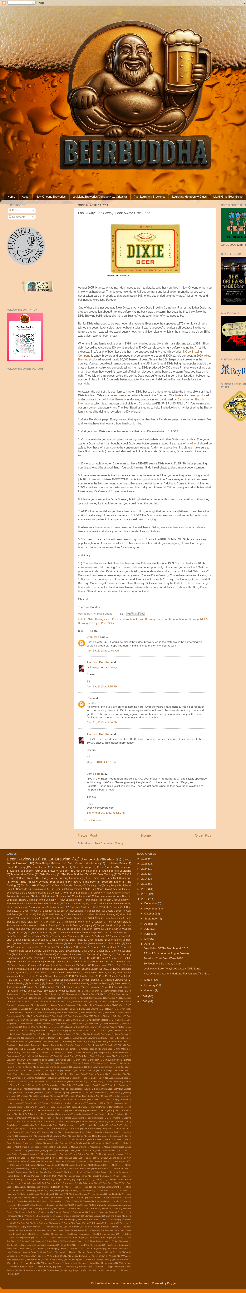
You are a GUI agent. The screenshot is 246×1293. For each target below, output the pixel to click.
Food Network (82, 1085)
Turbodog (51, 1248)
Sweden (56, 1223)
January (149, 990)
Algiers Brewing (69, 998)
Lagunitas (25, 896)
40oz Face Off (92, 994)
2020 (144, 873)
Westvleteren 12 (14, 1263)
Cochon (44, 1052)
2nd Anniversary (37, 907)
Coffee (69, 1052)
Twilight (63, 1248)
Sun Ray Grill (23, 1223)
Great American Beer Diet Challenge (108, 878)
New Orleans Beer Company (55, 1154)
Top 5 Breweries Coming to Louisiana (38, 1245)
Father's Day (97, 1081)
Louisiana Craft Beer (27, 921)
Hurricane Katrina (167, 619)
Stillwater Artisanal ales (88, 1219)
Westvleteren (122, 1259)
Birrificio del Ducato (19, 1034)
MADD (32, 1139)
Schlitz (112, 623)
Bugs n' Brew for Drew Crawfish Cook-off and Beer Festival (71, 1045)
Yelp (59, 1267)
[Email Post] (121, 613)
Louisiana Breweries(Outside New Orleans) (99, 196)
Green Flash (110, 1099)
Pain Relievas (36, 1168)
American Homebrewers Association (51, 1001)
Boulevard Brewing (36, 892)
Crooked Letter (65, 1060)
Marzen (28, 1143)
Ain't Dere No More (117, 889)
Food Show (98, 1085)
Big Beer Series (57, 1030)
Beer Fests (56, 1020)
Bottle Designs (13, 1038)
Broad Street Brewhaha (17, 1041)
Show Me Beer (81, 1205)
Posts (15, 210)
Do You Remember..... (37, 958)
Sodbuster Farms (110, 1208)
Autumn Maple (104, 1005)
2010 (144, 899)
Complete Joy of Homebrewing (113, 1052)
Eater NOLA (60, 1074)
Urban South (111, 929)
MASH (42, 1139)
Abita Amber (34, 936)
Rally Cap (12, 979)
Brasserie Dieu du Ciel (27, 947)
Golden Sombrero (40, 1096)
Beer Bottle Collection (67, 1012)
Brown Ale (100, 1041)
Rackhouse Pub (70, 1183)
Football (111, 1085)
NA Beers (60, 1150)
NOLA (105, 969)
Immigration (64, 1114)
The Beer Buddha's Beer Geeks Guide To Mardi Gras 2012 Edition (64, 1230)
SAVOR (80, 1197)
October (149, 913)
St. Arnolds (27, 1216)
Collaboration (23, 954)
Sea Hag (127, 1201)
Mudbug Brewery (74, 921)
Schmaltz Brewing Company (77, 925)
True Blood (38, 1248)
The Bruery (21, 929)
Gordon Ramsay (14, 1099)
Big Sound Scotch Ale (121, 1030)
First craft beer (17, 1085)
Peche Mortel (22, 1172)
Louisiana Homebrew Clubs (189, 196)
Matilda (39, 1143)
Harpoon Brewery (79, 1107)
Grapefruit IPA (32, 1099)
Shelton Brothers (90, 979)
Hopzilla (114, 1110)
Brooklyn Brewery (73, 885)
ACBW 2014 (22, 998)
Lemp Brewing (13, 1132)
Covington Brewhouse (69, 954)
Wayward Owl (33, 1259)
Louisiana (125, 870)
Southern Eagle (111, 881)
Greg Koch (15, 1103)
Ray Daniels (21, 1187)
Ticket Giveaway (120, 1241)
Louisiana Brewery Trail (106, 1132)
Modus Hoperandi (112, 1147)
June (147, 933)
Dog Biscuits (122, 1067)
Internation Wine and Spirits (30, 1118)
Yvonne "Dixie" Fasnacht (91, 1267)
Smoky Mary (35, 983)
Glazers (24, 1096)
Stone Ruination (110, 1219)
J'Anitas (11, 896)
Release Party (88, 1190)
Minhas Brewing (189, 619)
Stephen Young (67, 1219)
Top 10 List (12, 1245)
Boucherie (29, 1038)
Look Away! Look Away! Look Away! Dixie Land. (172, 968)
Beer (66, 870)
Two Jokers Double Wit (117, 1248)
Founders (123, 1085)
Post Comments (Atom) (109, 843)
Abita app (36, 998)
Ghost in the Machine (96, 1092)
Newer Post (87, 835)
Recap (75, 1187)
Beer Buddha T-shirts (91, 1012)
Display (28, 1067)
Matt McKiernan (59, 896)
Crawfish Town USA (16, 1060)
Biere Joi (14, 1030)
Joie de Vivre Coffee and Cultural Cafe (35, 1121)
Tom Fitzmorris (92, 987)
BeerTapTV (44, 1027)
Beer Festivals (40, 1020)
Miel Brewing (21, 1147)
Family (23, 1081)
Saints (55, 979)
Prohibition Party (14, 1179)
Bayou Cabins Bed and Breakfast (59, 1009)
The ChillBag (125, 1234)
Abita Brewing (57, 907)
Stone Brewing (82, 867)
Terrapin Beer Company (115, 900)
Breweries (96, 947)
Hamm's (30, 1107)
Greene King (125, 1099)
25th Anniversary (43, 932)
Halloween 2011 (120, 1103)
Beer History (76, 940)
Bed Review (107, 1009)
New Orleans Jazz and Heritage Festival (79, 1158)
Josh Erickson (87, 1121)
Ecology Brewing (97, 1074)
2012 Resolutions (53, 994)
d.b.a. (89, 1270)
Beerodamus (98, 943)
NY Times (123, 1150)
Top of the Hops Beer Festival (85, 929)
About (25, 196)
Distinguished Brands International (116, 619)
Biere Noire (41, 1030)
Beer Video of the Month (83, 863)
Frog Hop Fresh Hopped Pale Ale (75, 1089)
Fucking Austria (101, 1089)
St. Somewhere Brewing (76, 983)
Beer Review (19, 859)
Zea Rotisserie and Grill (30, 1270)
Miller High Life (52, 921)
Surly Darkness (40, 1223)
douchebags (110, 1270)
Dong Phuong (35, 1070)
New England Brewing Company (22, 1154)
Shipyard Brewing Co (115, 979)
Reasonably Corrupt (39, 1187)
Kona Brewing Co (29, 1125)
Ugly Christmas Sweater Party (21, 1252)
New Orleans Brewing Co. (97, 972)
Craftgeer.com (104, 1056)
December (151, 903)
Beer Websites (55, 943)
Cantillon (73, 950)
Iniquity (10, 1118)
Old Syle (94, 623)
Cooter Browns (44, 954)
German (78, 1092)
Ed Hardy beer (115, 1074)
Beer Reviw (61, 1023)
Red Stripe (41, 1190)
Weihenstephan (74, 1259)
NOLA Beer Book (86, 1150)
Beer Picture (26, 1023)
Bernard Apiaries (109, 1027)
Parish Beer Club (120, 1168)
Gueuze (79, 1103)
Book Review (121, 1034)
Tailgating (96, 1223)
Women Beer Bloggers (75, 1263)
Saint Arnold (94, 1197)
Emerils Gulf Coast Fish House (72, 1078)
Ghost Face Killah (102, 961)
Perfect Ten (37, 1172)
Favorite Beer (113, 1081)
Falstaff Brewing (54, 914)
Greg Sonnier (31, 1103)
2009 (144, 996)
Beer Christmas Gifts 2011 (110, 1016)
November (151, 908)
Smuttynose (59, 1208)
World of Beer (125, 1263)
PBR (103, 623)
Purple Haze (82, 1179)
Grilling (83, 965)
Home (11, 196)
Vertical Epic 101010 (57, 1256)
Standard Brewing (93, 1216)
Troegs (127, 987)
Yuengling (69, 1267)
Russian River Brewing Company (57, 1197)
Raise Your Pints (91, 1183)
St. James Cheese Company (67, 1216)
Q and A (97, 1179)
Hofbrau (30, 1110)
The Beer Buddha (98, 662)
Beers (57, 1027)
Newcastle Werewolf (65, 1161)
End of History (98, 1078)
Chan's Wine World (85, 870)
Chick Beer (106, 1049)
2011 (144, 894)
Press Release (120, 1176)
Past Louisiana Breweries (149, 196)
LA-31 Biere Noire (96, 1125)
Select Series (36, 1205)
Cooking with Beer (15, 1056)
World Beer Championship (102, 1263)
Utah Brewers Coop (91, 1252)
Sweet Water (121, 983)
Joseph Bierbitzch (66, 1121)
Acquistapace (51, 998)
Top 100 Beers (112, 987)
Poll (45, 1176)
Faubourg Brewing (44, 961)
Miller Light (48, 1147)
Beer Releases (31, 910)
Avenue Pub (90, 859)
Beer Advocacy (124, 1009)
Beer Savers (78, 1023)
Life (55, 1132)
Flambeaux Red (35, 1085)
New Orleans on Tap (71, 900)
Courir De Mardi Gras (64, 1056)
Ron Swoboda (114, 1194)
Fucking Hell (64, 961)
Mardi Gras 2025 (113, 1139)
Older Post (203, 835)
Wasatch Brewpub (55, 990)
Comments (18, 217)
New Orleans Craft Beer (43, 1158)
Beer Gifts (86, 1020)
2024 (144, 868)
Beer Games (72, 1020)
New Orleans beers (112, 1158)
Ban (23, 1009)
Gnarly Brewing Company (24, 965)
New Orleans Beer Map (84, 1154)
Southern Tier (53, 983)
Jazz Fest (81, 918)
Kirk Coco (95, 918)
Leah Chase (73, 1128)
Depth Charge (99, 1063)
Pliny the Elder (87, 976)
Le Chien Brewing (55, 1128)
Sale (68, 1201)
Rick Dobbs (122, 1190)
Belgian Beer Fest (72, 1027)
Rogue (26, 979)
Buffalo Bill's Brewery (29, 1045)
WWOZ (124, 1256)
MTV (51, 1139)
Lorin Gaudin (91, 969)
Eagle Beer (12, 1074)
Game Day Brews (25, 1092)
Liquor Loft (74, 969)
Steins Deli (60, 867)
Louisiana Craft (26, 1136)
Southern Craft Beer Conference (33, 1212)
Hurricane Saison (29, 918)
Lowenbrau (115, 1136)
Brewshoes (122, 1038)
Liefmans (45, 1132)
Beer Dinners (27, 878)
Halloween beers (14, 1107)
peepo (146, 1283)
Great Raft (95, 1099)
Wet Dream (31, 1263)
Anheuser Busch (119, 936)
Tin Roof (26, 885)
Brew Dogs (66, 947)
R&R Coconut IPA (50, 1183)
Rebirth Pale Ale (60, 1187)
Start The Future (113, 1216)
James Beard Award (74, 1118)
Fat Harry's (24, 961)
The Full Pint (40, 1237)
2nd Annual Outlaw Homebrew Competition (79, 932)
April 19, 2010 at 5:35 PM (102, 686)
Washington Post (15, 1259)
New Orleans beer (84, 881)
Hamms (41, 1107)
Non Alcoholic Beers (99, 1161)
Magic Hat (40, 896)
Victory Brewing (79, 1256)
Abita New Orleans (56, 936)
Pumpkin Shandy (63, 1179)
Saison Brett (22, 1201)
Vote (30, 990)
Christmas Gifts (28, 1052)
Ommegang (29, 925)
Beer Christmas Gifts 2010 (80, 1016)
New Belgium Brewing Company (38, 900)
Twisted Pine (16, 990)
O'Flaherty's (15, 1165)
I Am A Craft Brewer (27, 1114)
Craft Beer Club (86, 1056)
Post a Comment (93, 820)
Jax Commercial (95, 1118)
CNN (120, 1045)
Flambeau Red (76, 914)
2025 (144, 863)
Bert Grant (126, 1027)
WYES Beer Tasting (101, 874)
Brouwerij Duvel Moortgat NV (45, 1041)
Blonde (79, 1034)
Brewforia (111, 947)
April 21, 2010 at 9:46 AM (102, 722)
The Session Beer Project (100, 1237)
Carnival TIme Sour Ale (38, 1049)
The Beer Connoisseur (52, 1234)
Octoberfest (31, 1165)
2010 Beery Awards (31, 994)
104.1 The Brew (91, 991)
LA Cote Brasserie (42, 969)
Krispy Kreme (68, 1125)
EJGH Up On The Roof (95, 958)
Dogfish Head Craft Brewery (87, 892)
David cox (93, 773)
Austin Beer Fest (86, 1005)
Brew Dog (49, 947)
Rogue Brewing (79, 1194)
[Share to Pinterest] (143, 614)
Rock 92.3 (63, 1194)
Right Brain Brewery (29, 1194)
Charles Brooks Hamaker (65, 1049)
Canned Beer (94, 910)
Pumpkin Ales (39, 889)
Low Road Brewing (97, 1136)
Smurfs (46, 1208)
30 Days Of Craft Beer (48, 885)
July (147, 928)
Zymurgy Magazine (73, 1270)
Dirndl (18, 1067)
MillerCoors (62, 1147)
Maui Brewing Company (58, 1143)
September (151, 918)
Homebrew (92, 1110)
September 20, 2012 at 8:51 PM (106, 812)
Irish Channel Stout (117, 892)
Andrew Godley (80, 1001)
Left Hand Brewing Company (97, 1128)
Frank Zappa (13, 1089)
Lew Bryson (30, 1132)
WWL (39, 990)
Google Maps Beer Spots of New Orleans (89, 1096)
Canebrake (48, 950)
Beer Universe (110, 1023)
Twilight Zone (76, 1248)
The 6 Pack (73, 1227)
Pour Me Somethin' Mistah (113, 976)
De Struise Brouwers (112, 1060)
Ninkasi (82, 1161)
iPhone (124, 1270)
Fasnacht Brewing (78, 1081)
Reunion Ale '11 (106, 1190)
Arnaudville (42, 1005)
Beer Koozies (101, 1020)
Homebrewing (99, 965)
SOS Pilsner (40, 979)
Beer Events (24, 1020)
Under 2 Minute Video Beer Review (109, 903)
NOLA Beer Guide (106, 1150)
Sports (92, 1212)
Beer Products (95, 940)
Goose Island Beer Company (59, 965)
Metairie (115, 1143)
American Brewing (80, 936)
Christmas (11, 1052)
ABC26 (10, 998)
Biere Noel (27, 1030)
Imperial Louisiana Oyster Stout (89, 1114)
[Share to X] (135, 614)
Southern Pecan (61, 1212)
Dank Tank (81, 1060)
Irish (49, 1118)
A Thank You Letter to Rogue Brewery (166, 953)
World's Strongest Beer (21, 1267)
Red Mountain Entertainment (105, 1187)
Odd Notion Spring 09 (50, 1165)
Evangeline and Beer (118, 1078)
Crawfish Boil (122, 1056)
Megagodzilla (102, 1143)
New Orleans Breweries (51, 196)
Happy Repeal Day (58, 1107)
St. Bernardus (42, 1216)
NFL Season (95, 921)
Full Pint (116, 1089)
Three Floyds (53, 1241)
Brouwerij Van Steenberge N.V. (77, 1041)
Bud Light (34, 950)
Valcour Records (113, 1252)
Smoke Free (32, 1208)
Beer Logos (117, 1020)
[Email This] (128, 614)
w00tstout (11, 1274)
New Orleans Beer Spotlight (49, 881)
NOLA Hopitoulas (122, 969)
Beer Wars (38, 943)
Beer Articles (16, 1012)
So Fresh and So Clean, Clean (162, 963)
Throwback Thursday (74, 903)
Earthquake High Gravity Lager (36, 1074)
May (147, 939)
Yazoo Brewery (44, 1267)
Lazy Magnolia (113, 885)
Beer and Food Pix (77, 943)
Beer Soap (94, 1023)
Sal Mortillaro (56, 1201)
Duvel (75, 958)
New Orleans (39, 867)
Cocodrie (56, 1052)
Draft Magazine (60, 958)
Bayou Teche (23, 940)
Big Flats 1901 (100, 1030)
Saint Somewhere (112, 1197)
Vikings (112, 1256)
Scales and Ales (101, 1201)
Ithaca (58, 1118)
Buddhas (11, 1045)
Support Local (104, 925)
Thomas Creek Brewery (31, 1241)
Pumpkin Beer (43, 1179)
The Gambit (38, 929)
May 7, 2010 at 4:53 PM (101, 762)
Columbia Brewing (84, 1052)
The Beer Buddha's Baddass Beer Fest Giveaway (33, 903)
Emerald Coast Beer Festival (40, 1078)
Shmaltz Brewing (15, 983)
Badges (13, 1009)
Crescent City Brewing (99, 954)
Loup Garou (77, 1136)
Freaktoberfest (30, 1089)
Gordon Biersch (120, 1096)
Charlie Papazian (89, 1049)
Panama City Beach (56, 1168)
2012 (144, 889)
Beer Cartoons (58, 940)
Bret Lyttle (64, 1038)
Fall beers (11, 1081)
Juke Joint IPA (116, 1121)
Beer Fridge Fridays (47, 863)
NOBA (71, 1150)
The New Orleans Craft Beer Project (67, 1237)
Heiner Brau (18, 881)
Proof (29, 1179)
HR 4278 (104, 1103)
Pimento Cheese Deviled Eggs (91, 1172)
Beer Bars (40, 940)
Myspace (47, 1150)
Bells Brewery (91, 1027)
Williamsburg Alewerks (51, 1263)
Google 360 (59, 1096)
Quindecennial (30, 1183)
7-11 (106, 994)
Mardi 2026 (95, 1139)
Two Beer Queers (94, 1248)
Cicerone (116, 950)
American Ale (112, 998)
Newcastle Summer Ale (41, 1161)
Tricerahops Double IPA (18, 1248)
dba (98, 1270)
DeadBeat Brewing (27, 1063)
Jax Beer (116, 965)
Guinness (91, 1103)
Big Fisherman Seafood (79, 1030)
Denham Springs (81, 1063)
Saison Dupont (39, 1201)
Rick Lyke (11, 1194)
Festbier (127, 1081)
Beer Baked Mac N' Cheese (39, 1012)
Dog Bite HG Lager (16, 1070)
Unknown (93, 637)
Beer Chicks (58, 1016)
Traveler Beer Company (117, 1245)
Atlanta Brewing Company (63, 1005)
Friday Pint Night (48, 1089)
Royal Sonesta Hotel (27, 1197)
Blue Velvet (106, 1034)
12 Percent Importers (113, 991)
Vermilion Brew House (31, 1256)
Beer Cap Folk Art (39, 1016)
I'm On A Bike (47, 1114)
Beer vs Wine (28, 1027)
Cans (61, 950)
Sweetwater (92, 900)
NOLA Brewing (56, 859)
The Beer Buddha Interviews (65, 889)
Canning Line (94, 885)
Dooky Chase (52, 1070)
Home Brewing (75, 1110)
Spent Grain (78, 1212)
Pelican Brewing (49, 925)
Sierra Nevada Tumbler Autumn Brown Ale (111, 1205)
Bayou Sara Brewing (88, 1009)
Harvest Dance (98, 1107)
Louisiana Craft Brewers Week (52, 1136)
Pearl (9, 1172)
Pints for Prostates (119, 1172)
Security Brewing (18, 1205)
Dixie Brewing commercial (99, 1067)
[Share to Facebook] (139, 614)
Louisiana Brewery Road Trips (76, 1132)
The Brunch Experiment (78, 1234)
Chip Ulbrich (122, 1049)
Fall (39, 914)
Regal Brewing (71, 1190)
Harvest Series (116, 1107)
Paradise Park (101, 1168)
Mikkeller (35, 1147)
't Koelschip (75, 991)
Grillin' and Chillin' (62, 1103)
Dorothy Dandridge (86, 1070)
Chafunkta (102, 950)
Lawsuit (61, 969)
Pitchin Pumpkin (31, 1176)
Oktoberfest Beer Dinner (75, 1165)
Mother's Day (21, 1150)
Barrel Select (34, 1009)
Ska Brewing (16, 1208)
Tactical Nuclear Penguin (20, 987)
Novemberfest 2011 (122, 1161)
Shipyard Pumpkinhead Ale (58, 1205)
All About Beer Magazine (91, 998)
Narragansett (17, 972)
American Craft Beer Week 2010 (87, 907)
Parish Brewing (16, 867)
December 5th (46, 1063)
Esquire (11, 961)
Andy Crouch (99, 1001)
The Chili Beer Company (104, 1234)
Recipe (85, 1187)
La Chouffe (114, 1125)
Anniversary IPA (25, 1005)
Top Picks (84, 1245)
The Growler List (56, 929)
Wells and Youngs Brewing (98, 1259)
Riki (89, 698)
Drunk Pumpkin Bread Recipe (114, 1070)
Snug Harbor (91, 1208)
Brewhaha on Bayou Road (100, 1038)
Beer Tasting (49, 910)
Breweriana (78, 1038)
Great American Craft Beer (74, 1099)
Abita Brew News (94, 889)
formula (19, 932)
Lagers (21, 1128)
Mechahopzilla (79, 896)
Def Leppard (63, 1063)
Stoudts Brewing (101, 983)
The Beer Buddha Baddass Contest (100, 1227)
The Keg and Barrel (70, 987)
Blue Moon (91, 1034)
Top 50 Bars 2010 (68, 1245)
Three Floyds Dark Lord (74, 1241)
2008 (144, 1001)
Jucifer (101, 1121)
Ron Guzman (97, 1194)
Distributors (78, 1067)
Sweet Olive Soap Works (76, 1223)
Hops (103, 1110)
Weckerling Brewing (53, 1259)
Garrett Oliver (82, 961)
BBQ (9, 940)
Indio (110, 1114)
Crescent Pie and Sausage (41, 1060)
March (148, 979)
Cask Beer (87, 950)
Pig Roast (68, 1172)
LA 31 (81, 1125)
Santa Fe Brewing (82, 1201)
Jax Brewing (65, 918)
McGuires (87, 1143)
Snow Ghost (75, 1208)
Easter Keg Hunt (119, 958)
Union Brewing (47, 1252)
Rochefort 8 (49, 1194)
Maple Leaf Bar (79, 1139)
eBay (193, 443)
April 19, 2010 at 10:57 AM (103, 650)
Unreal (62, 1252)
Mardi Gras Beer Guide (228, 196)
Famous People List (39, 1081)
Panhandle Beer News (79, 1168)
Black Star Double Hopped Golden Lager (52, 1034)
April (147, 944)
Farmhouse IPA (59, 1081)
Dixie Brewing (146, 619)
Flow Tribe (67, 1085)
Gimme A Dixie (123, 961)
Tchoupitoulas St (14, 1227)
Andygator (100, 936)
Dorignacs (68, 1070)
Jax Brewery (48, 918)
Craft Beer (108, 870)
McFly (75, 1143)
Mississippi (95, 1147)
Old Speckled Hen (99, 1165)
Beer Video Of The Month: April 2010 (166, 948)
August (149, 923)
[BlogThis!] (132, 614)
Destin (113, 1063)
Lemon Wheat (121, 1128)
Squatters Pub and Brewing (112, 1212)
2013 (144, 883)
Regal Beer (55, 1190)
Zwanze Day (53, 1270)
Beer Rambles (106, 867)
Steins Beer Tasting (32, 1219)
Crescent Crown (59, 892)
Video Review (98, 1256)
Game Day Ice (44, 1092)
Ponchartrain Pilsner (77, 1176)
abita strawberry (15, 907)
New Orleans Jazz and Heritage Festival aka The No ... (177, 973)
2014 (144, 878)
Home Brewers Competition (51, 1110)
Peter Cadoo (54, 1172)
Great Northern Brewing (102, 914)
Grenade (46, 1103)
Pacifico (22, 1168)
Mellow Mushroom (102, 896)
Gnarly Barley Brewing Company (61, 878)
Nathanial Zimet (38, 972)
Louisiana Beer (115, 863)
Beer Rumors (115, 940)
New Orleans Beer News (111, 1154)
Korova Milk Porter (49, 1125)
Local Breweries (113, 918)
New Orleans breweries (52, 976)
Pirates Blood (13, 1176)
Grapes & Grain (50, 1099)
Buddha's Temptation (118, 1041)
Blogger (171, 1283)
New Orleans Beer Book (65, 972)
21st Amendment (73, 994)
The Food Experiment (20, 1237)
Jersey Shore (113, 1118)
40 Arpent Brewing (116, 932)
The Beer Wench (46, 987)
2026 (144, 858)
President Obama (100, 1176)
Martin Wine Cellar (22, 874)
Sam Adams (70, 979)
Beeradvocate (14, 892)
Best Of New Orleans (72, 910)
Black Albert (115, 943)
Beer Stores (23, 943)
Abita (90, 619)
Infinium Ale (122, 1114)
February (150, 985)
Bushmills (109, 1045)
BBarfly (118, 1005)
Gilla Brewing (116, 1092)
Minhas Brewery (115, 399)
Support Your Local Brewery (41, 870)
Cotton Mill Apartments (38, 1056)
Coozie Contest (114, 910)
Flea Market (52, 1085)
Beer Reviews (44, 1023)
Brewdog (81, 947)
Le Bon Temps (36, 1128)
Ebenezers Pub (77, 1074)
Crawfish (27, 914)
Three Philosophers (99, 1241)
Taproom (124, 1223)
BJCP (128, 1005)
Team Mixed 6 (34, 1227)
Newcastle (21, 889)
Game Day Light (63, 1092)
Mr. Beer (35, 1150)
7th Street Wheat (120, 994)
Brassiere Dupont (46, 1038)
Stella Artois (50, 1219)
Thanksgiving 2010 (54, 1227)
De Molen (94, 1060)
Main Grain (63, 1139)
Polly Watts (57, 1176)
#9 (28, 932)
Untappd (73, 1252)
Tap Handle (110, 1223)
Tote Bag (97, 1245)
